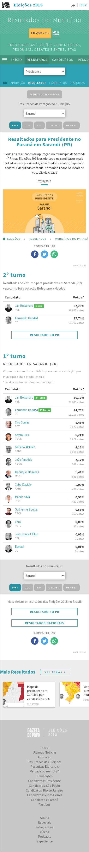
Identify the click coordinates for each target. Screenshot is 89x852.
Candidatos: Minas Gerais (44, 795)
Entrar (83, 5)
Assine (44, 817)
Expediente (45, 841)
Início (16, 60)
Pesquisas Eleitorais (44, 766)
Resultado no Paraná (44, 94)
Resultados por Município (45, 20)
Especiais (44, 822)
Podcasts (44, 836)
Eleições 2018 (28, 5)
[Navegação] (4, 59)
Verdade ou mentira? (44, 771)
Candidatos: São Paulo (44, 785)
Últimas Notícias (45, 752)
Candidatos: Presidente (44, 781)
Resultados (37, 60)
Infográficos (44, 827)
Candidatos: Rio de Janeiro (44, 790)
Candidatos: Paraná (44, 800)
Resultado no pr (44, 335)
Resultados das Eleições (44, 762)
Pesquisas (77, 83)
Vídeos (44, 832)
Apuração (18, 83)
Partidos (44, 804)
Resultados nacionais (44, 623)
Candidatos (62, 60)
